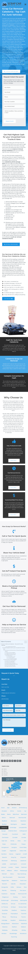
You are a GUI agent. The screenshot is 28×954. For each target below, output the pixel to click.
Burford (4, 824)
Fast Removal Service (11, 657)
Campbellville (23, 827)
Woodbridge (13, 933)
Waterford (24, 923)
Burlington (14, 824)
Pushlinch (4, 893)
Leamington (13, 864)
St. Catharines (22, 903)
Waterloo (4, 927)
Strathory (23, 910)
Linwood (23, 864)
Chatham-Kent (12, 831)
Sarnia (24, 897)
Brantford (23, 821)
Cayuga (3, 831)
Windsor (4, 933)
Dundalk (14, 837)
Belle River (16, 814)
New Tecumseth (7, 877)
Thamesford (14, 913)
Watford (14, 927)
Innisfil (25, 854)
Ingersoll (18, 854)
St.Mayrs (13, 907)
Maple (17, 867)
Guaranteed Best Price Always (13, 658)
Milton (16, 870)
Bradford (4, 821)
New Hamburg (22, 874)
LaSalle (4, 864)
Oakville (13, 884)
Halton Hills (23, 850)
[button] (25, 4)
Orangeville (4, 887)
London (10, 867)
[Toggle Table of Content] (24, 642)
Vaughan (13, 920)
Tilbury (4, 917)
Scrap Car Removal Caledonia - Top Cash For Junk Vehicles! (12, 644)
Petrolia (4, 890)
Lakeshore (23, 860)
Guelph (4, 850)
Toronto (23, 917)
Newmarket (21, 877)
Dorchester (5, 837)
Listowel (3, 867)
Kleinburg (14, 860)
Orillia (12, 887)
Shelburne (5, 903)
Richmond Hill (22, 893)
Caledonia (4, 827)
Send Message (8, 730)
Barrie (9, 814)
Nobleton (14, 880)
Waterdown (15, 923)
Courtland (15, 834)
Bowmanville (22, 817)
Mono (12, 874)
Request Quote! (10, 121)
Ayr (25, 811)
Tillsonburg (13, 917)
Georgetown (5, 847)
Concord (4, 834)
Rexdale (12, 893)
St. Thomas (5, 907)
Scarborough (5, 900)
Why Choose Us (10, 655)
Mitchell (4, 874)
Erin (25, 840)
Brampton (14, 821)
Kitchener (4, 860)
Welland (23, 927)
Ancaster (4, 811)
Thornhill (23, 913)
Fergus (24, 844)
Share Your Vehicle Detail (10, 661)
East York (4, 840)
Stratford (14, 910)
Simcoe (13, 903)
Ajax (8, 807)
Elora (19, 840)
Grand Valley (23, 847)
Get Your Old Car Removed (10, 665)
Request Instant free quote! (12, 646)
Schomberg (14, 900)
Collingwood (23, 831)
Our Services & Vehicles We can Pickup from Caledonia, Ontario (15, 651)
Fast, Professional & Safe (12, 656)
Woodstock (23, 933)
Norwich (4, 884)
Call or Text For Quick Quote (10, 660)
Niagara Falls (5, 880)
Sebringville (23, 900)
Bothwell (12, 817)
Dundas (23, 837)
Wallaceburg (22, 920)
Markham (24, 867)
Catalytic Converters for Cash (14, 377)
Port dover (23, 890)
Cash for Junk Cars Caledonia (10, 652)
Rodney (15, 897)
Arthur (12, 811)
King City (13, 857)
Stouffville (5, 910)
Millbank (9, 870)
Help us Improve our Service (10, 666)
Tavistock (4, 913)
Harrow (11, 854)
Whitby (24, 930)
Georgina (14, 847)
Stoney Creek (22, 907)
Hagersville (13, 850)
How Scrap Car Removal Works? (11, 659)
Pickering (13, 890)
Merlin (3, 870)
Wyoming (14, 937)
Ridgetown (5, 897)
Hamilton (4, 854)
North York (23, 880)
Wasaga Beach (5, 923)
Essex (4, 844)
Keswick (4, 857)
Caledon (23, 824)
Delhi (24, 834)
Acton (3, 807)
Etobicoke (14, 844)
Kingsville (23, 857)
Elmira (12, 840)
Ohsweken (23, 884)
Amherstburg (23, 807)
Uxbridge (4, 920)
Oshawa (19, 887)
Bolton (4, 817)
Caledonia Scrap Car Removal (11, 653)
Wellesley (5, 930)
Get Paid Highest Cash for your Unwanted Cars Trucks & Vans (14, 648)
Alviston (14, 807)
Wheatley (14, 930)
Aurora (19, 811)
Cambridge (13, 827)
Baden (3, 814)
